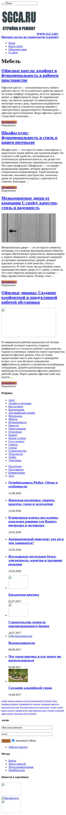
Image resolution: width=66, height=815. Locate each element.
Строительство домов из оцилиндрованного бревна (28, 624)
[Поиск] (2, 4)
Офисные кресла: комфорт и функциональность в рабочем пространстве (29, 75)
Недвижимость (17, 422)
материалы (18, 714)
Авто (11, 400)
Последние (15, 466)
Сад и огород (16, 441)
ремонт (11, 701)
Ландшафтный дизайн (21, 412)
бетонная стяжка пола (29, 707)
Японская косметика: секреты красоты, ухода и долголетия (31, 502)
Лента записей (17, 763)
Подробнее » (9, 122)
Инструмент (15, 406)
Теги (11, 475)
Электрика (14, 460)
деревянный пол (25, 704)
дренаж (53, 707)
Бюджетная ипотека (23, 595)
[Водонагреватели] (20, 636)
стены (54, 701)
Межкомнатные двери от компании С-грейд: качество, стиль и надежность (29, 203)
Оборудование (17, 428)
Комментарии (16, 472)
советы (60, 707)
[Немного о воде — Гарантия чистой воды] (10, 798)
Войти (12, 760)
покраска (36, 704)
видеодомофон (30, 714)
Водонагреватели (21, 643)
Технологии (15, 453)
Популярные (16, 469)
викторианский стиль (10, 707)
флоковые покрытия (9, 704)
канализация (44, 707)
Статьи (12, 447)
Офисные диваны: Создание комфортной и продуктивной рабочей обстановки (29, 297)
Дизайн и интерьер (19, 403)
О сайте (13, 52)
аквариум (55, 704)
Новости (13, 425)
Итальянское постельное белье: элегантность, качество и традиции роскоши (35, 560)
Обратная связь (17, 49)
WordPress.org (16, 770)
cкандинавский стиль (37, 710)
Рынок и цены (17, 438)
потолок (10, 710)
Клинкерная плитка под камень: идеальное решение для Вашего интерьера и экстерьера (33, 521)
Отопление (15, 431)
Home (11, 43)
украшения (45, 704)
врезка (4, 710)
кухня (25, 701)
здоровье (50, 710)
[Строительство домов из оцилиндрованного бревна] (18, 615)
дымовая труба (21, 710)
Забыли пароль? (18, 746)
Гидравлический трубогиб (40, 701)
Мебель (12, 419)
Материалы (15, 415)
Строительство (17, 450)
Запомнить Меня (25, 740)
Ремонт (12, 434)
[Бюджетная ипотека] (18, 587)
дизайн (4, 701)
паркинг (10, 714)
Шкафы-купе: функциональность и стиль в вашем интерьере (29, 137)
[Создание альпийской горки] (18, 681)
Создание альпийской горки (30, 688)
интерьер (19, 701)
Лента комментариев (20, 767)
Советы (13, 444)
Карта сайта (15, 46)
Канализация (16, 409)
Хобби (12, 457)
